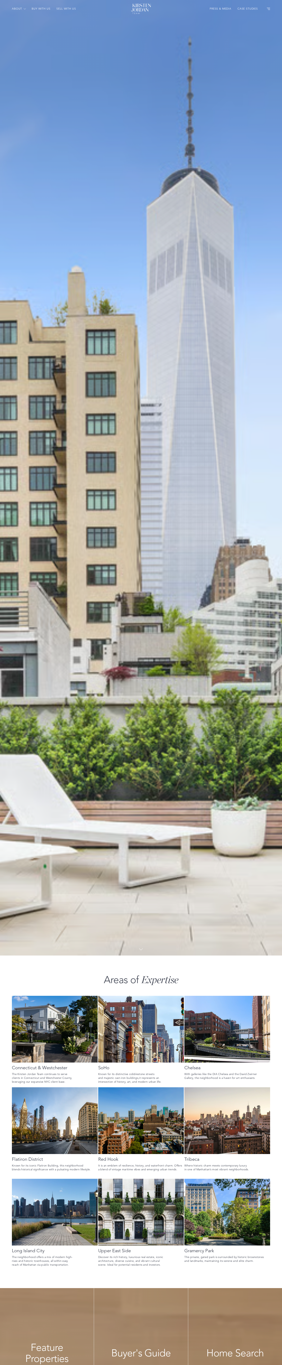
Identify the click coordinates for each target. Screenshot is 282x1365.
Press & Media (220, 8)
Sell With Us (66, 8)
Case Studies (247, 8)
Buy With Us (41, 8)
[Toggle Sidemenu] (268, 9)
